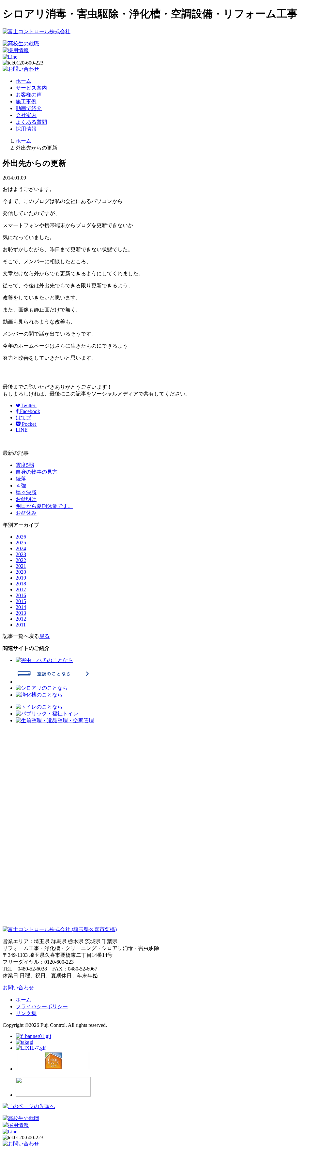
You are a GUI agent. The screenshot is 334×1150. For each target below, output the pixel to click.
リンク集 (26, 1013)
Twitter (29, 405)
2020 (21, 572)
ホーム (23, 81)
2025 (21, 542)
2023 (21, 554)
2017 (21, 589)
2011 (21, 624)
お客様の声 (29, 94)
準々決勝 (26, 492)
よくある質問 (31, 122)
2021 (21, 566)
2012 (21, 619)
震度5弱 (25, 465)
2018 (21, 583)
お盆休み (26, 513)
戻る (44, 636)
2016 (21, 595)
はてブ (23, 417)
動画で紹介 (29, 108)
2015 (21, 601)
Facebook (29, 411)
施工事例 (26, 101)
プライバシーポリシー (42, 1006)
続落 (21, 479)
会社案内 (26, 115)
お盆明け (26, 499)
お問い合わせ (18, 987)
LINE (22, 430)
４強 (21, 485)
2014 (21, 607)
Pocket (29, 424)
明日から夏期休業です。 (44, 506)
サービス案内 (31, 88)
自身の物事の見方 (36, 472)
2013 (21, 613)
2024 (21, 548)
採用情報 (26, 129)
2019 (21, 578)
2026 (21, 536)
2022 (21, 560)
